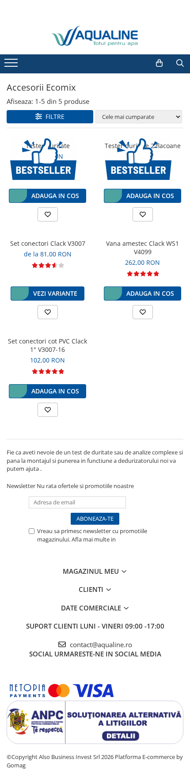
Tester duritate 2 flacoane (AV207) (143, 149)
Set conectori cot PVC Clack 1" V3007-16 (47, 345)
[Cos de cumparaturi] (159, 63)
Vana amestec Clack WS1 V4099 (142, 247)
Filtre (53, 116)
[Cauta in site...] (180, 63)
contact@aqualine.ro (100, 644)
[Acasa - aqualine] (95, 36)
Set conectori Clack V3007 (47, 243)
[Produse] (12, 65)
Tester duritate (48, 145)
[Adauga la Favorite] (48, 214)
